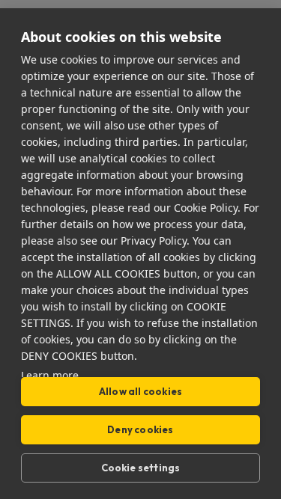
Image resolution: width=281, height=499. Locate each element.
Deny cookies (140, 429)
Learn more (50, 375)
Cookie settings (141, 468)
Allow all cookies (140, 391)
